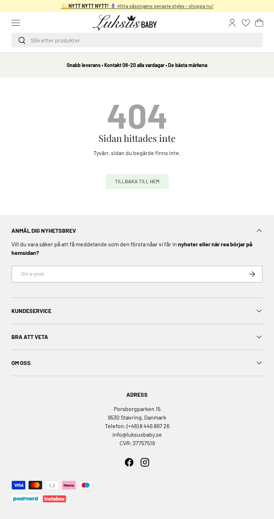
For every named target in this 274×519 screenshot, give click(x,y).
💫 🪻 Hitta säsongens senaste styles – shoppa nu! (137, 6)
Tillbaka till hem (137, 181)
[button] (259, 23)
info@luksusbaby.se (137, 434)
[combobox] (137, 40)
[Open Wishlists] (246, 23)
